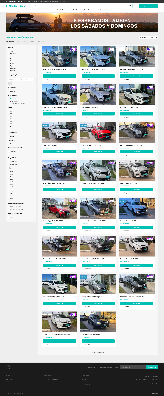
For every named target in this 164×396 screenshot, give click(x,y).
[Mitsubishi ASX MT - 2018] (137, 208)
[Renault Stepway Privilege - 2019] (98, 284)
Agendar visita (148, 6)
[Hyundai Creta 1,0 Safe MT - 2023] (59, 56)
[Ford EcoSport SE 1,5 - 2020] (137, 94)
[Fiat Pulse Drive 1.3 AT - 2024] (98, 132)
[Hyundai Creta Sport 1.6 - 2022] (59, 132)
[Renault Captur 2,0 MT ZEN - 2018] (98, 170)
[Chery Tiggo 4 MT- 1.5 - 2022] (59, 208)
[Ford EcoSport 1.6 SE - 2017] (137, 246)
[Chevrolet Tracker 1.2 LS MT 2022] (137, 56)
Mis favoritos (86, 384)
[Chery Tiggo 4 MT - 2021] (98, 94)
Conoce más (59, 76)
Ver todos (60, 10)
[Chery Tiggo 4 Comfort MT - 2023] (59, 170)
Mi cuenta (85, 379)
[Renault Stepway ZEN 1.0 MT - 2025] (98, 208)
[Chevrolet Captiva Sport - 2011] (98, 322)
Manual (28, 41)
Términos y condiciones (51, 379)
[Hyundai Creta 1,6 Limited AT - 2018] (59, 94)
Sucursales (9, 382)
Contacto (103, 10)
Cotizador (74, 10)
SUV (18, 41)
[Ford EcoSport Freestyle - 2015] (59, 284)
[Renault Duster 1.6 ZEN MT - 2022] (98, 246)
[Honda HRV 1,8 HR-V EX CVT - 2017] (98, 56)
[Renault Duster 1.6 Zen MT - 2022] (59, 246)
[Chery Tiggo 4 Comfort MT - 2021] (137, 132)
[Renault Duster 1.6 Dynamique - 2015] (137, 284)
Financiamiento (89, 10)
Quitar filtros (40, 41)
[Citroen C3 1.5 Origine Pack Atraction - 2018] (59, 322)
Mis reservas (85, 382)
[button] (130, 6)
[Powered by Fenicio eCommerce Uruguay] (155, 393)
